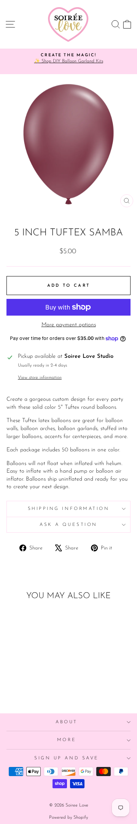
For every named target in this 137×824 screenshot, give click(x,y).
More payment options (68, 325)
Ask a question (68, 524)
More (66, 740)
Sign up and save (66, 758)
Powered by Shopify (68, 817)
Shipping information (69, 508)
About (67, 722)
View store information (40, 377)
